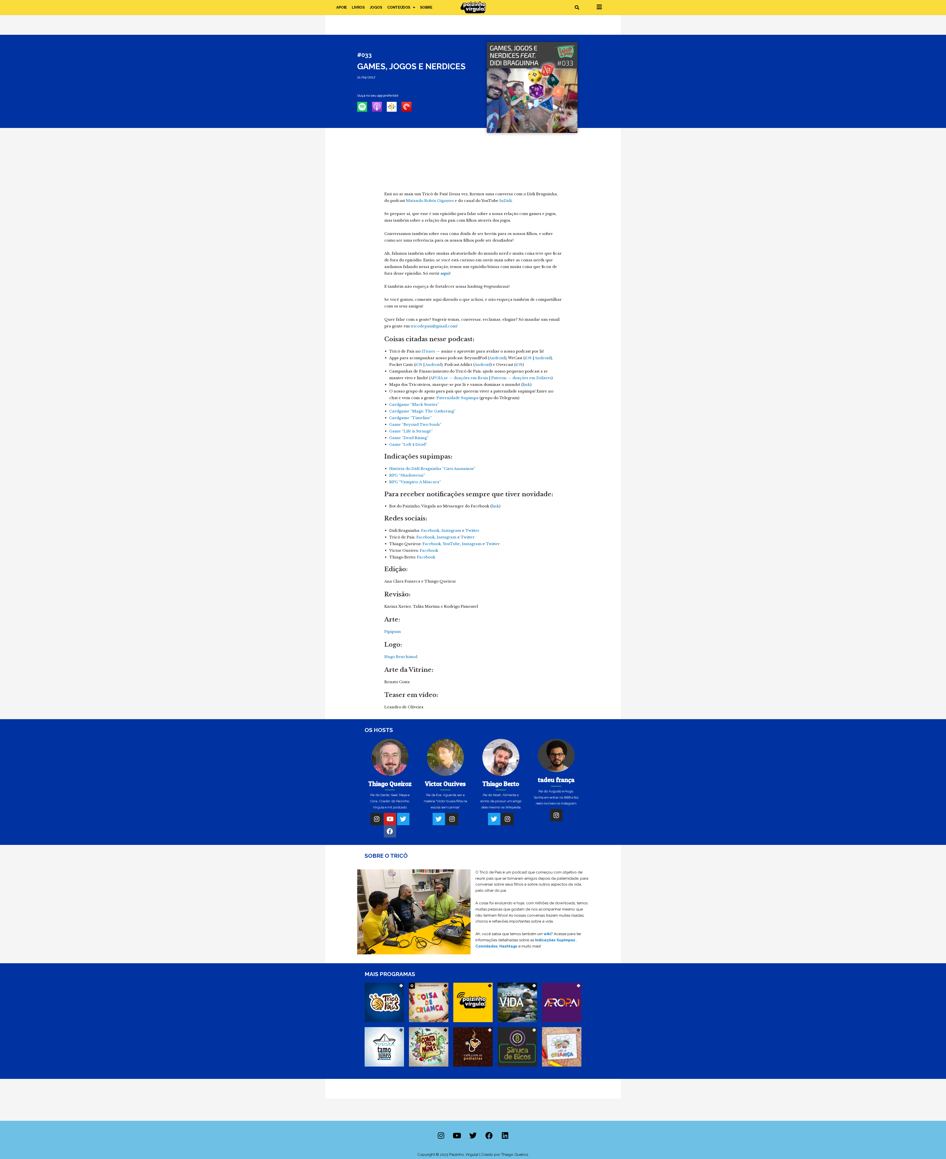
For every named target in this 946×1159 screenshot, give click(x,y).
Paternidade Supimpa (457, 397)
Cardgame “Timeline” (410, 417)
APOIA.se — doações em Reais (459, 377)
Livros (358, 7)
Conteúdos (398, 7)
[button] (577, 7)
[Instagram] (377, 819)
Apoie (341, 7)
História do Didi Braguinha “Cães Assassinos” (432, 468)
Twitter (472, 530)
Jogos (376, 7)
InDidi (505, 200)
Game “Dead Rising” (408, 437)
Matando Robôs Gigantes (430, 200)
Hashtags (508, 946)
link (526, 384)
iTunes (428, 351)
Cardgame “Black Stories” (414, 404)
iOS (528, 358)
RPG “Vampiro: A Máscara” (415, 482)
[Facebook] (390, 831)
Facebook (430, 530)
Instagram (451, 530)
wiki (547, 934)
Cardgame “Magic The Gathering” (422, 411)
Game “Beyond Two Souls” (415, 424)
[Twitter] (403, 819)
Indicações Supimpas (555, 940)
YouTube (451, 543)
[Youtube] (390, 819)
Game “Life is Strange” (411, 431)
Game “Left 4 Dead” (408, 444)
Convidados (486, 946)
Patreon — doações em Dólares (521, 377)
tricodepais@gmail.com (433, 326)
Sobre (426, 7)
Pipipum (392, 631)
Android (497, 358)
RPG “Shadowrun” (407, 475)
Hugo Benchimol (400, 656)
